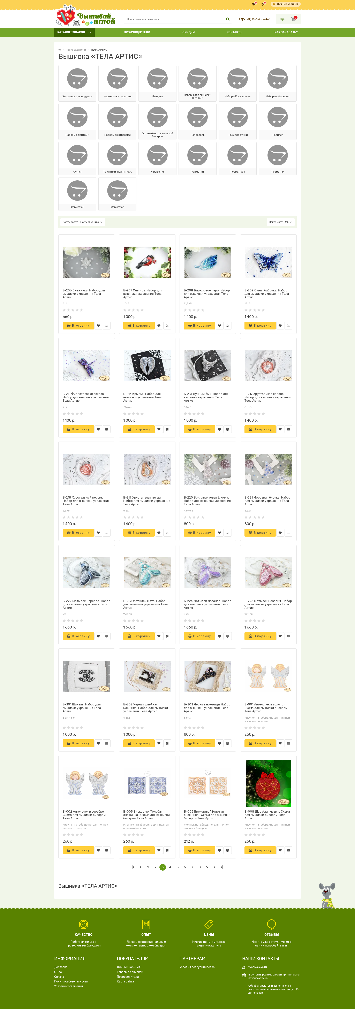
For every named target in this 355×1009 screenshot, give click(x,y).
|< (133, 867)
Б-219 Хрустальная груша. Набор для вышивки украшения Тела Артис (146, 501)
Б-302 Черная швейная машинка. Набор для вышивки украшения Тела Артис (145, 708)
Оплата (59, 977)
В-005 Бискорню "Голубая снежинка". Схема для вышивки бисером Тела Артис (146, 815)
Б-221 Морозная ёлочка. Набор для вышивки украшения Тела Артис (267, 501)
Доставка (60, 967)
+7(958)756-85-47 (254, 19)
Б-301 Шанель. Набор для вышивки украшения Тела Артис (82, 708)
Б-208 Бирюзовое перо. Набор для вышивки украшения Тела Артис (207, 294)
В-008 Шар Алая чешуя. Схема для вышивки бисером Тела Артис (267, 815)
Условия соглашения (68, 986)
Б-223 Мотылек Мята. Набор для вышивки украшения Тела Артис (145, 604)
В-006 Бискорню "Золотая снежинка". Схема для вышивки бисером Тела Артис (207, 815)
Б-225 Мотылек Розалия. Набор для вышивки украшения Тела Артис (268, 604)
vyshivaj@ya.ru (257, 966)
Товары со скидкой (130, 972)
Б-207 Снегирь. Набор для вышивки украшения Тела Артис (142, 294)
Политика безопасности (71, 981)
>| (222, 867)
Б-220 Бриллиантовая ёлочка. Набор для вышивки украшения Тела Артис (207, 501)
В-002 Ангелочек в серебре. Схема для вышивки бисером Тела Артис (84, 815)
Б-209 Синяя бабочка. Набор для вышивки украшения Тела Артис (266, 294)
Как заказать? (286, 32)
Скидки (188, 32)
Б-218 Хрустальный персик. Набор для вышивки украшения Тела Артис (86, 501)
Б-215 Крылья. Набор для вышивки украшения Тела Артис (142, 397)
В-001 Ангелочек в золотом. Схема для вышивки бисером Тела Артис (265, 708)
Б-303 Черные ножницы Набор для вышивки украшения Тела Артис (207, 708)
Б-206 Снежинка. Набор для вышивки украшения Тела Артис (84, 294)
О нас (58, 972)
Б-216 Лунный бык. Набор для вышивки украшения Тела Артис (206, 397)
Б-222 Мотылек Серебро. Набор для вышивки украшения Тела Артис (86, 604)
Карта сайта (125, 981)
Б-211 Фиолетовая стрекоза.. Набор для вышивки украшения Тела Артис (86, 397)
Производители (137, 32)
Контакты (234, 32)
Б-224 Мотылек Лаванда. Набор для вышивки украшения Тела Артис (207, 604)
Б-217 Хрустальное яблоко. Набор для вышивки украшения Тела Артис (267, 397)
